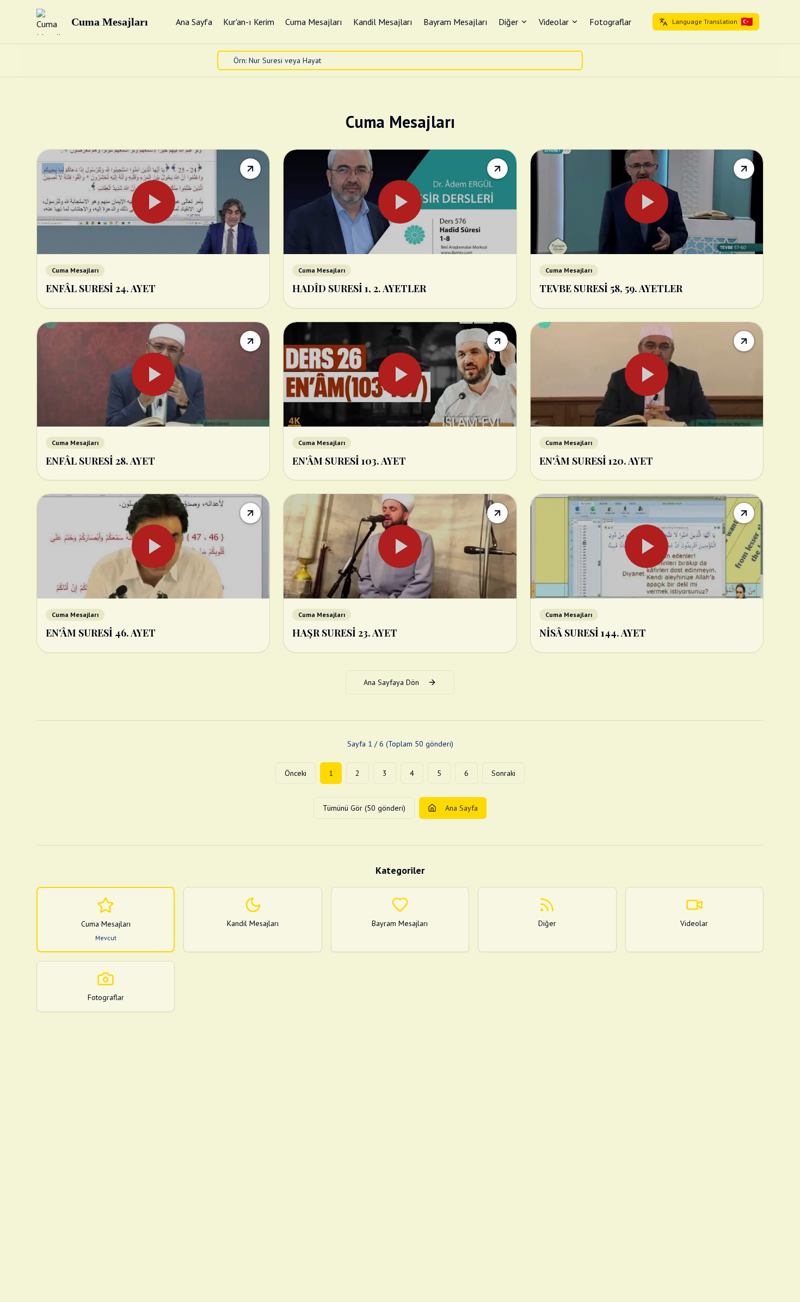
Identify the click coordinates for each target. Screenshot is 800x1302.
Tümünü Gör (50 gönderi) (364, 808)
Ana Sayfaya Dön (391, 682)
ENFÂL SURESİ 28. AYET (100, 460)
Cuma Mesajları (313, 21)
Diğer (508, 21)
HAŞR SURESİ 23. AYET (344, 632)
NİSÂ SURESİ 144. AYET (592, 632)
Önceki (295, 773)
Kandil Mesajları (383, 21)
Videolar (554, 21)
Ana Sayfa (194, 21)
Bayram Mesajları (455, 21)
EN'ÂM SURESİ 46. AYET (101, 632)
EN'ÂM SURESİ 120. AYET (596, 460)
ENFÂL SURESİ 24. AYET (101, 288)
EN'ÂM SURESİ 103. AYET (349, 460)
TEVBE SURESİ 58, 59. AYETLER (610, 288)
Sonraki (503, 773)
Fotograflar (610, 21)
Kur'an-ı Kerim (248, 21)
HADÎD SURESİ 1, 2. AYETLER (359, 288)
